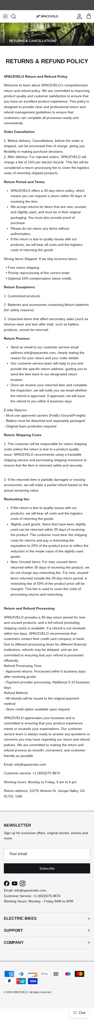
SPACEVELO (20, 992)
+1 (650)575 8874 (46, 896)
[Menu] (5, 16)
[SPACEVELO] (47, 16)
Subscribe (47, 868)
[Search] (16, 16)
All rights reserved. (41, 992)
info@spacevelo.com (30, 890)
